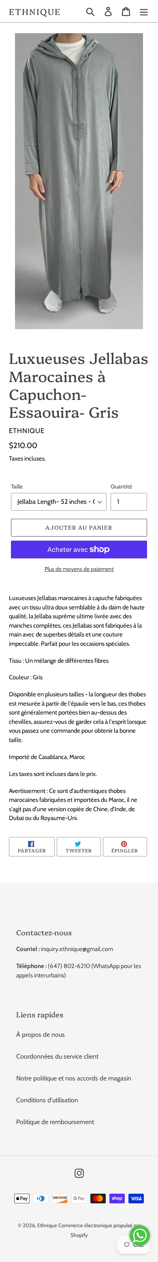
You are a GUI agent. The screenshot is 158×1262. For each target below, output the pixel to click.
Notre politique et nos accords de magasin (73, 1078)
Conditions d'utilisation (47, 1100)
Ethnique (35, 11)
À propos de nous (40, 1034)
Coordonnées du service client (57, 1056)
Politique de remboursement (55, 1122)
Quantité (121, 486)
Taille (17, 486)
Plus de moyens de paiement (79, 569)
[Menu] (144, 11)
